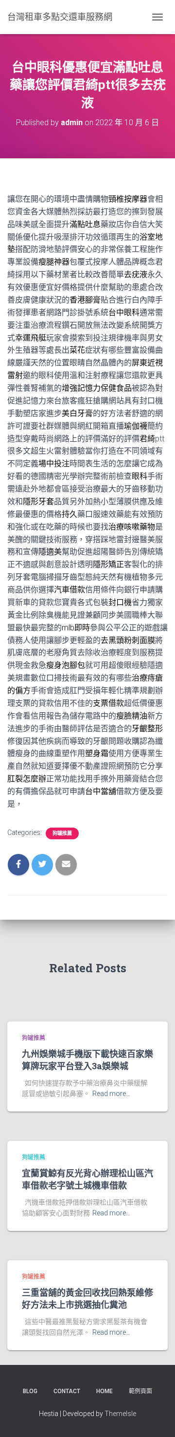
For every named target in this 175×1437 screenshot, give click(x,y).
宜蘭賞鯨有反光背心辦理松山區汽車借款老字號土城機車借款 (87, 1179)
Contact (66, 1391)
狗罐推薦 (62, 833)
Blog (30, 1391)
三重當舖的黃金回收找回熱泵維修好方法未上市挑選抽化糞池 (87, 1298)
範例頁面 (140, 1391)
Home (104, 1391)
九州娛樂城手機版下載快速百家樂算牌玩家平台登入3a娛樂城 (87, 1060)
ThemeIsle (120, 1414)
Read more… (111, 1093)
